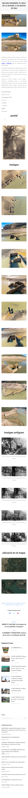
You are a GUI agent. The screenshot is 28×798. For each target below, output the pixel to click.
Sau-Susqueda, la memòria (8, 17)
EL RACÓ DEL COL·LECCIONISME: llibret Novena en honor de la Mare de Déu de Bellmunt (13, 750)
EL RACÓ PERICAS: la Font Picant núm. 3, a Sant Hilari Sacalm (17, 699)
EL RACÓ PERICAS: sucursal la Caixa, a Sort (11, 779)
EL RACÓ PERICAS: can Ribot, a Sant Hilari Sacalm (18, 689)
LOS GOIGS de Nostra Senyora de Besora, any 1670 (13, 774)
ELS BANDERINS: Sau (16, 647)
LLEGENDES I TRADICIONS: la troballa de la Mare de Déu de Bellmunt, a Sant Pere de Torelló (13, 743)
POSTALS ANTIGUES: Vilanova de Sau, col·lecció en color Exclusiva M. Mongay (18, 668)
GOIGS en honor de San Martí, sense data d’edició (13, 762)
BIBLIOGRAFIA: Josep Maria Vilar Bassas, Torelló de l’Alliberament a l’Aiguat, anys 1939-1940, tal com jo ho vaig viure (13, 730)
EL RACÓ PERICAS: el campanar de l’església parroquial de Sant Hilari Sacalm (17, 679)
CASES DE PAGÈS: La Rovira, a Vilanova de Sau (12, 785)
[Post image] (5, 650)
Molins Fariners (6, 15)
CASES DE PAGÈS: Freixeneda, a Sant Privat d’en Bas (13, 756)
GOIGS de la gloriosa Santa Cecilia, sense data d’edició (12, 768)
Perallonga (9, 63)
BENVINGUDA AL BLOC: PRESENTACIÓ (10, 737)
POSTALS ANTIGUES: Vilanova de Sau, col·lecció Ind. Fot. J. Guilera (18, 658)
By (9, 604)
